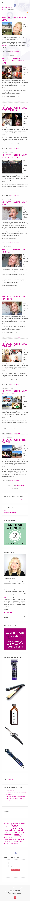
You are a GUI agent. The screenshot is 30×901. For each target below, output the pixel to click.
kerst (12, 834)
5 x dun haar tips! (10, 790)
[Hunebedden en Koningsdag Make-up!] (12, 28)
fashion (9, 825)
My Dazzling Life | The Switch (14, 441)
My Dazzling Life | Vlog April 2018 (14, 250)
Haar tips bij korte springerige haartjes (15, 796)
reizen (11, 841)
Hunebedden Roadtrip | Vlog (15, 18)
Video (5, 597)
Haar (7, 7)
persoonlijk (20, 839)
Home (3, 7)
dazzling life (22, 823)
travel (20, 841)
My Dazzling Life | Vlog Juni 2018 (14, 203)
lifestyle (18, 835)
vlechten (13, 843)
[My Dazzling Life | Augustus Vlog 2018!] (12, 166)
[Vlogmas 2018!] (12, 72)
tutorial (7, 843)
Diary (11, 51)
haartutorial (17, 830)
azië (5, 823)
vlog (17, 843)
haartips (17, 828)
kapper (22, 832)
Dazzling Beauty (21, 892)
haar (15, 826)
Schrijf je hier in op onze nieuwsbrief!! (13, 499)
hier (7, 616)
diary (5, 826)
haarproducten (8, 828)
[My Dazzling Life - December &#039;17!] (12, 451)
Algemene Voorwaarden (15, 890)
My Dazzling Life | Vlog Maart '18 (14, 297)
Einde (22, 485)
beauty (9, 823)
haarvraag (7, 832)
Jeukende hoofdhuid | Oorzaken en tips (15, 802)
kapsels (7, 835)
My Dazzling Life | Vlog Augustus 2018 (14, 156)
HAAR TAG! (11, 779)
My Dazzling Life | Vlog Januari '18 (14, 392)
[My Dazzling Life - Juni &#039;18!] (12, 213)
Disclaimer (9, 888)
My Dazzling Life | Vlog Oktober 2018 (14, 109)
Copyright (20, 888)
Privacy (15, 888)
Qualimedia (18, 893)
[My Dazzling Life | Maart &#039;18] (12, 308)
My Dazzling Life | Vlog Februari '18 (14, 345)
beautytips (15, 823)
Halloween (14, 832)
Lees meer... (17, 51)
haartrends (7, 830)
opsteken (13, 839)
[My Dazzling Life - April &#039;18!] (12, 260)
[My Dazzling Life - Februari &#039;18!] (12, 355)
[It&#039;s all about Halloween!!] (12, 119)
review (15, 841)
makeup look (17, 837)
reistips (6, 841)
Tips (11, 7)
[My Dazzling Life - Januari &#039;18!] (12, 402)
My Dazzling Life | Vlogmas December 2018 (13, 60)
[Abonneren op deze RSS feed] (27, 12)
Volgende (19, 485)
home (19, 832)
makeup (8, 837)
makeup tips (7, 839)
